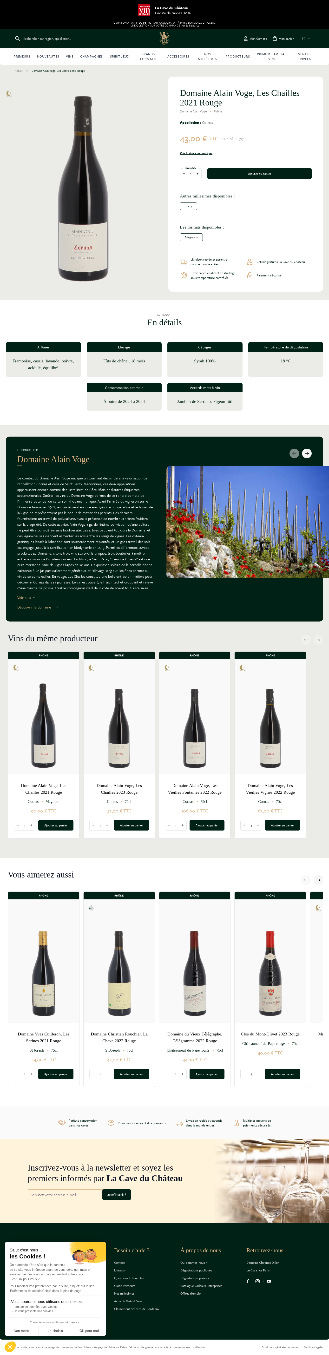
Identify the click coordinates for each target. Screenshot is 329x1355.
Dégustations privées (194, 1278)
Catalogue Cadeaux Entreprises (201, 1285)
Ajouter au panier (259, 173)
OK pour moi (89, 1331)
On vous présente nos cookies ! (33, 1311)
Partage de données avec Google (35, 1307)
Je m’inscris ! (116, 1194)
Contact (119, 1262)
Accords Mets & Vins (128, 1301)
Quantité (191, 167)
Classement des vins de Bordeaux (136, 1308)
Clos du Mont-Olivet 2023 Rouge (270, 1034)
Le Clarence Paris (258, 1270)
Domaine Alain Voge (193, 111)
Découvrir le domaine (34, 607)
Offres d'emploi (190, 1293)
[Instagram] (258, 1281)
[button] (10, 1347)
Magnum (191, 237)
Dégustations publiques (196, 1270)
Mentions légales (313, 1347)
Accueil (19, 71)
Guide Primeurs (124, 1285)
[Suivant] (307, 453)
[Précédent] (294, 453)
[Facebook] (247, 1281)
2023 (188, 206)
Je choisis (55, 1331)
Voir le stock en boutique (196, 153)
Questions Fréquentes (129, 1278)
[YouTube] (269, 1281)
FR (303, 38)
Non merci (21, 1331)
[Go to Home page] (164, 38)
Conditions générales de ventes (280, 1347)
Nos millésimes (124, 1293)
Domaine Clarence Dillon (262, 1262)
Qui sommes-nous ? (193, 1262)
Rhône (218, 111)
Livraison (120, 1270)
